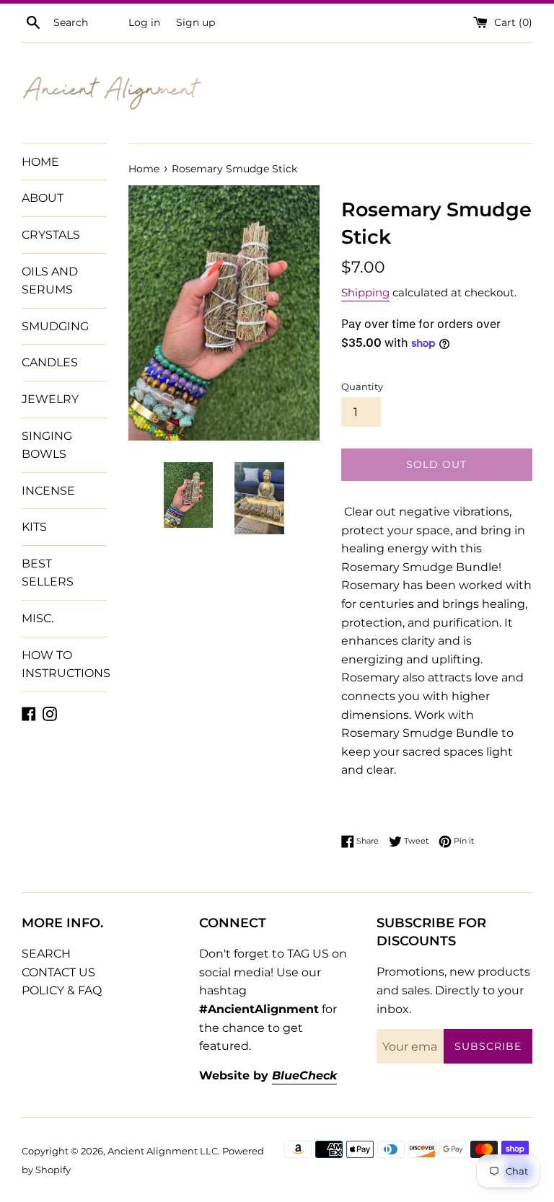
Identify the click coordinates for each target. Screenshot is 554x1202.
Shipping (365, 292)
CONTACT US (58, 972)
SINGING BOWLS (47, 445)
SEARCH (46, 953)
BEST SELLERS (48, 573)
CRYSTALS (51, 235)
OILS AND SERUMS (50, 281)
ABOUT (42, 198)
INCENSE (48, 491)
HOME (40, 162)
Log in (144, 22)
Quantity (362, 386)
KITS (34, 527)
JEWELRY (50, 399)
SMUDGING (55, 326)
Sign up (195, 22)
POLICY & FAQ (62, 990)
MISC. (37, 618)
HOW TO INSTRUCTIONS (64, 664)
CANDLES (50, 362)
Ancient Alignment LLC (162, 1151)
